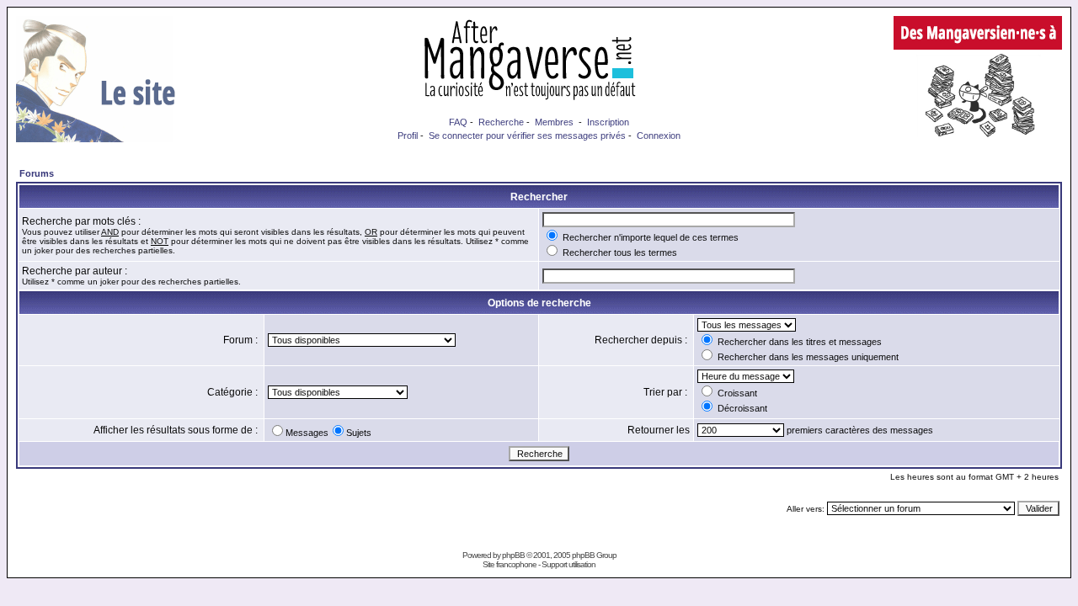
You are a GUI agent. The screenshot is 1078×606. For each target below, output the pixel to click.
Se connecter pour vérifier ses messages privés (527, 135)
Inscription (608, 122)
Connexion (658, 135)
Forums (36, 173)
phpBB (513, 555)
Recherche (501, 122)
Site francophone (509, 564)
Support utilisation (568, 564)
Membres (554, 122)
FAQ (458, 122)
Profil (408, 135)
